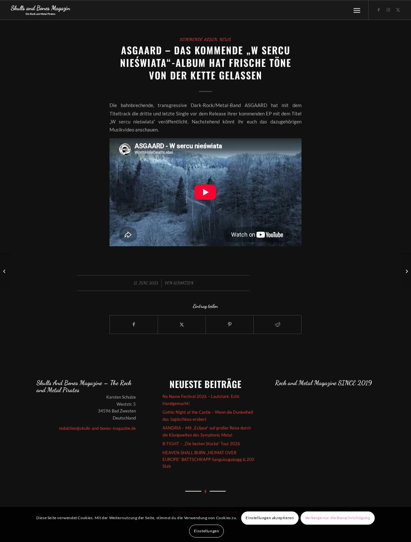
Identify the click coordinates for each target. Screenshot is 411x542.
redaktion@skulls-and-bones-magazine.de (97, 428)
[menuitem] (357, 10)
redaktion (183, 283)
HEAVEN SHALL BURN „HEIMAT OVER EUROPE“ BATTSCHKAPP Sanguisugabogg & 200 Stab (208, 459)
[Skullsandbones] (41, 10)
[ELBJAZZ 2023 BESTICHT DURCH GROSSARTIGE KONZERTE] (5, 271)
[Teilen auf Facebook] (134, 324)
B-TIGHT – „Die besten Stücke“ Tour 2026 (201, 443)
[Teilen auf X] (182, 324)
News (225, 39)
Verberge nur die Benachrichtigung (337, 517)
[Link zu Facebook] (378, 9)
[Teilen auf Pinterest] (229, 324)
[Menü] (357, 10)
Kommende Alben (198, 39)
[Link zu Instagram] (388, 9)
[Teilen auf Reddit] (277, 324)
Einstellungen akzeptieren (270, 517)
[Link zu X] (398, 9)
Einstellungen (206, 530)
